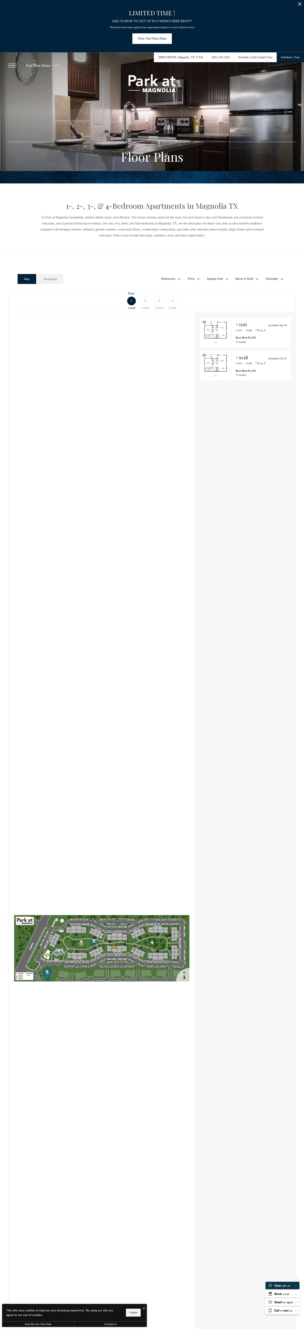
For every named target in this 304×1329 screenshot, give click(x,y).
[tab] (27, 279)
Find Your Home (39, 65)
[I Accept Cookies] (144, 1309)
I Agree (133, 1312)
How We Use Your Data (38, 1324)
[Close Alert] (299, 5)
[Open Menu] (12, 65)
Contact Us (110, 1324)
